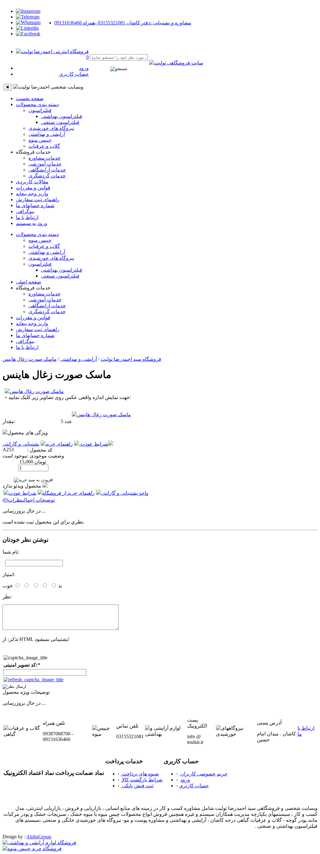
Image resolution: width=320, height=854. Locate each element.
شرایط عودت (93, 444)
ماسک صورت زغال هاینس (29, 359)
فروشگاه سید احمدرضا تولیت (131, 359)
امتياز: (8, 574)
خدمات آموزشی (45, 163)
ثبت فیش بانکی (137, 785)
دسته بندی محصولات (37, 104)
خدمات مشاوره (44, 158)
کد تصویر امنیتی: (21, 664)
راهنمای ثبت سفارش (37, 199)
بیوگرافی (25, 211)
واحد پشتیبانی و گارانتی (124, 493)
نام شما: (10, 552)
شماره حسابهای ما (35, 205)
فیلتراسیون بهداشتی (61, 116)
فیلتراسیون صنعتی (60, 122)
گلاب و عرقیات (44, 146)
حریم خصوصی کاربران (203, 773)
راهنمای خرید (59, 444)
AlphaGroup (38, 836)
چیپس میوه (40, 140)
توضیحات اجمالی (38, 500)
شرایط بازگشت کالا (141, 779)
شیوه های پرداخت (140, 773)
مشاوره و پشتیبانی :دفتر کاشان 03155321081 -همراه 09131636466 (122, 22)
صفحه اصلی (28, 281)
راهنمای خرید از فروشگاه (68, 493)
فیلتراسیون (40, 110)
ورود (84, 68)
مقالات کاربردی (32, 181)
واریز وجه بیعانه (32, 193)
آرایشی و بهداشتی (46, 134)
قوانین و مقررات (33, 187)
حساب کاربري (74, 74)
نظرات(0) (12, 500)
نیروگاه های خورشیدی (51, 128)
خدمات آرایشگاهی (47, 169)
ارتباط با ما (27, 217)
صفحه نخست (30, 98)
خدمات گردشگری (47, 175)
